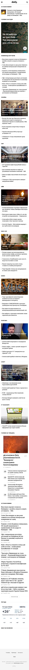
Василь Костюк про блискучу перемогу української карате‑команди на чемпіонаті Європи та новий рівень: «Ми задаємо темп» (12, 373)
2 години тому (6, 521)
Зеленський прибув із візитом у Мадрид (14, 356)
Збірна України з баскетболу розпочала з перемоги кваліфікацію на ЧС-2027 (13, 563)
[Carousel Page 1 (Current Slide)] (26, 36)
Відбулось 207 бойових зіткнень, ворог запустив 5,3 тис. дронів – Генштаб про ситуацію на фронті (12, 580)
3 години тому (6, 542)
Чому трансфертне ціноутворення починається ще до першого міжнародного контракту (12, 298)
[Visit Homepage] (14, 2)
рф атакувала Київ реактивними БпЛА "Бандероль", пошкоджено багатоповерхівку (11, 460)
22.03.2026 (5, 160)
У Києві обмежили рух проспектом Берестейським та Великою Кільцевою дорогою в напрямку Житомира (14, 572)
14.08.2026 (5, 114)
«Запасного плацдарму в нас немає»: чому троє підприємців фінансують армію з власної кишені (14, 110)
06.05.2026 (5, 379)
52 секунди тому (6, 513)
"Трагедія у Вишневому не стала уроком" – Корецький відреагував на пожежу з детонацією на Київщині (14, 91)
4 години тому (6, 576)
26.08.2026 (5, 248)
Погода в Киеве (7, 607)
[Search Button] (27, 2)
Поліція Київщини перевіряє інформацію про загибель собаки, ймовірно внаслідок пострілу (15, 209)
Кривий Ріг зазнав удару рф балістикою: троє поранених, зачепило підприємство (16, 478)
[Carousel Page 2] (26, 37)
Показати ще (14, 596)
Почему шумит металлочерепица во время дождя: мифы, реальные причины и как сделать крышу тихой (14, 254)
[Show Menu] (2, 2)
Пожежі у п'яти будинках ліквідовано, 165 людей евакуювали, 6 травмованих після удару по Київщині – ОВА (14, 72)
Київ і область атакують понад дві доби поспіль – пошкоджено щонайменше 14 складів (14, 85)
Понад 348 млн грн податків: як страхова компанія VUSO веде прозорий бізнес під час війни (13, 289)
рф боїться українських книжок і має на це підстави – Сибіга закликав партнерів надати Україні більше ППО (14, 589)
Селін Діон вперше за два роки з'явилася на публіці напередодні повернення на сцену (14, 66)
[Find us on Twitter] (14, 666)
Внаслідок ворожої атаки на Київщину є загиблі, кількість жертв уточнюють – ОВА (14, 61)
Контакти (20, 652)
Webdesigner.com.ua (18, 663)
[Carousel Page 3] (26, 38)
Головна (8, 652)
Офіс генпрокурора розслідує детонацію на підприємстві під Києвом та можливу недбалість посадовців (14, 79)
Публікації (13, 652)
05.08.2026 (5, 293)
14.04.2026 (5, 422)
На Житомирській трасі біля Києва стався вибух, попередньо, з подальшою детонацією (10, 38)
